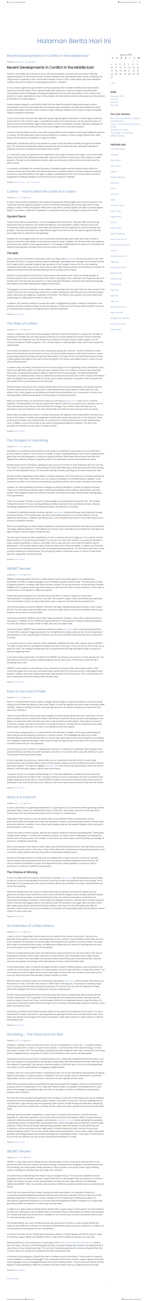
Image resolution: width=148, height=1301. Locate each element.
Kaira (22, 1299)
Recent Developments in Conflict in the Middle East (48, 56)
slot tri (113, 188)
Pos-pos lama (13, 1278)
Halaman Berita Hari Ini (74, 40)
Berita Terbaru (19, 182)
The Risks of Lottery (22, 323)
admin (33, 62)
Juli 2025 (114, 99)
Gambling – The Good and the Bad (35, 1034)
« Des (112, 83)
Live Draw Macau (117, 149)
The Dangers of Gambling (27, 440)
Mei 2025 (114, 105)
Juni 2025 (114, 102)
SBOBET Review (19, 568)
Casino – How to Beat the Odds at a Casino (41, 191)
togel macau (115, 329)
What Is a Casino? (21, 797)
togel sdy (114, 290)
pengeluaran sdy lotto (120, 318)
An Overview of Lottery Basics (30, 925)
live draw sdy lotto (118, 323)
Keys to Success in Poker (26, 691)
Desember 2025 (117, 96)
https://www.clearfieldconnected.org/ (76, 1242)
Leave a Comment (33, 182)
